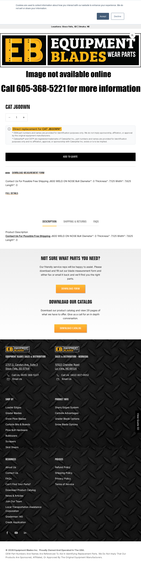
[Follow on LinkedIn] (25, 532)
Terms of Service (64, 484)
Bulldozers (11, 435)
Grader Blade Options (67, 418)
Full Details (12, 193)
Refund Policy (62, 467)
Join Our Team (14, 501)
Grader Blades (13, 413)
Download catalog (70, 328)
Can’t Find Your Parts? (18, 484)
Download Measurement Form (28, 173)
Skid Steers (12, 447)
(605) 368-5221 (30, 375)
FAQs (9, 478)
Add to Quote (70, 157)
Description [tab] (49, 222)
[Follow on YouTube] (16, 532)
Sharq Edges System (67, 407)
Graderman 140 (14, 516)
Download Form (70, 289)
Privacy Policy (63, 478)
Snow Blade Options (66, 424)
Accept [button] (103, 16)
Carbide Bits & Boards (18, 424)
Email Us (17, 378)
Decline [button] (117, 16)
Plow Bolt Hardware (17, 430)
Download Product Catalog (21, 490)
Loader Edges (13, 407)
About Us (11, 467)
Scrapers (11, 441)
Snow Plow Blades (16, 418)
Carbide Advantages (66, 413)
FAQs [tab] (96, 222)
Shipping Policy (63, 472)
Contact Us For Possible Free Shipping (28, 235)
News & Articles (14, 495)
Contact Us (12, 472)
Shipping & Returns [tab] (74, 222)
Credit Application (16, 522)
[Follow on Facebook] (7, 532)
